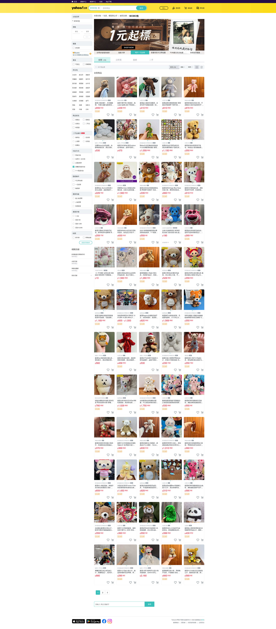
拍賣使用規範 (192, 622)
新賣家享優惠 (195, 52)
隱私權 (183, 622)
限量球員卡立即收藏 (158, 52)
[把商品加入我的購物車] (112, 115)
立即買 (119, 59)
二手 (151, 59)
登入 (163, 8)
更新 (202, 620)
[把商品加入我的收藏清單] (108, 115)
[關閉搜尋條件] (98, 8)
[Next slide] (113, 87)
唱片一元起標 (140, 52)
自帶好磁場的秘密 (103, 52)
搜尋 (149, 604)
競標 (135, 59)
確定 (87, 37)
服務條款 (176, 622)
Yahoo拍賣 (79, 8)
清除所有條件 (86, 242)
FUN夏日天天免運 (176, 52)
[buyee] (82, 53)
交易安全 (201, 622)
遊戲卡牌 (121, 52)
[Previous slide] (95, 87)
